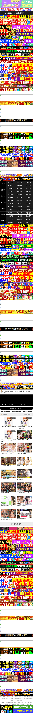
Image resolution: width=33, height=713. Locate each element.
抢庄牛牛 (19, 200)
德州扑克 (28, 200)
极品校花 (10, 222)
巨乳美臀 (28, 188)
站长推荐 (3, 196)
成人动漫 (28, 185)
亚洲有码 (10, 185)
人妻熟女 (10, 191)
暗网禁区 (10, 216)
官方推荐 (3, 202)
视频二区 (3, 190)
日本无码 (28, 182)
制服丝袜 (19, 191)
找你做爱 (28, 194)
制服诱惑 (28, 216)
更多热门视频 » (28, 414)
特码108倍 (16, 411)
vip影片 (5, 411)
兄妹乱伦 (19, 219)
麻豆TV (20, 206)
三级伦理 (10, 188)
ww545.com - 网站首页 (14, 13)
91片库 (11, 210)
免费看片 (3, 220)
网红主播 (19, 182)
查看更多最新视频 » (16, 524)
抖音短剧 (10, 206)
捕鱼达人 (10, 200)
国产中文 (10, 219)
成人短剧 (28, 219)
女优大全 (19, 210)
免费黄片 (28, 213)
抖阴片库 (3, 214)
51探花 (28, 206)
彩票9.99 (10, 203)
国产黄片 (10, 213)
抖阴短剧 (19, 222)
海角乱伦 (19, 216)
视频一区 (3, 183)
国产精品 (10, 182)
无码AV (3, 208)
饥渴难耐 (19, 194)
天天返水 (28, 203)
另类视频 (28, 191)
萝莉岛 (28, 210)
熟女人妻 (19, 213)
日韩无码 (28, 222)
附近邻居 (10, 194)
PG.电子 (27, 411)
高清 (21, 404)
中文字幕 (19, 188)
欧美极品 (19, 185)
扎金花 (19, 203)
